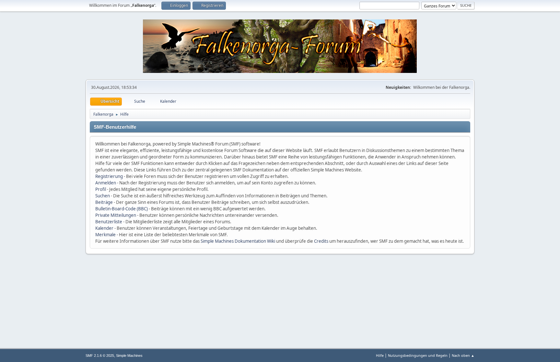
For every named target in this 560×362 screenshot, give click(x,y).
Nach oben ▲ (463, 355)
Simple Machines (129, 355)
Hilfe (380, 355)
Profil (100, 189)
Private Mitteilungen (115, 215)
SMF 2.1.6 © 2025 (100, 355)
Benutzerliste (108, 222)
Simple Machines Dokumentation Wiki (238, 241)
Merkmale (105, 235)
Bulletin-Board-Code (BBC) (121, 209)
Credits (321, 241)
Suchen (102, 196)
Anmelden (105, 183)
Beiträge (104, 202)
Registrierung (109, 176)
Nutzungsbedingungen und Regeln (418, 355)
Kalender (104, 228)
